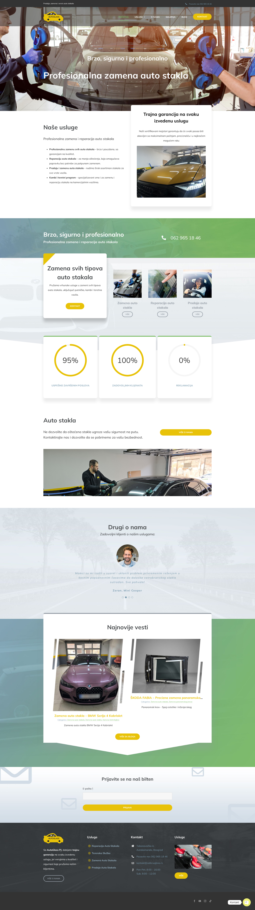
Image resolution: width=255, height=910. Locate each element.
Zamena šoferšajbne (111, 720)
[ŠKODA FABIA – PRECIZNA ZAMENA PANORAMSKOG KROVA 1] (166, 640)
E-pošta (88, 788)
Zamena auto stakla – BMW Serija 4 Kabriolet (88, 716)
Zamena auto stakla (93, 720)
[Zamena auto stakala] (127, 270)
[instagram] (205, 901)
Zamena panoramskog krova (180, 702)
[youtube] (200, 901)
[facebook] (194, 901)
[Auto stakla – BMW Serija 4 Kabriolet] (88, 640)
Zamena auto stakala (76, 720)
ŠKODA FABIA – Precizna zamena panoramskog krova (170, 698)
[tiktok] (210, 901)
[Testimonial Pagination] (123, 597)
